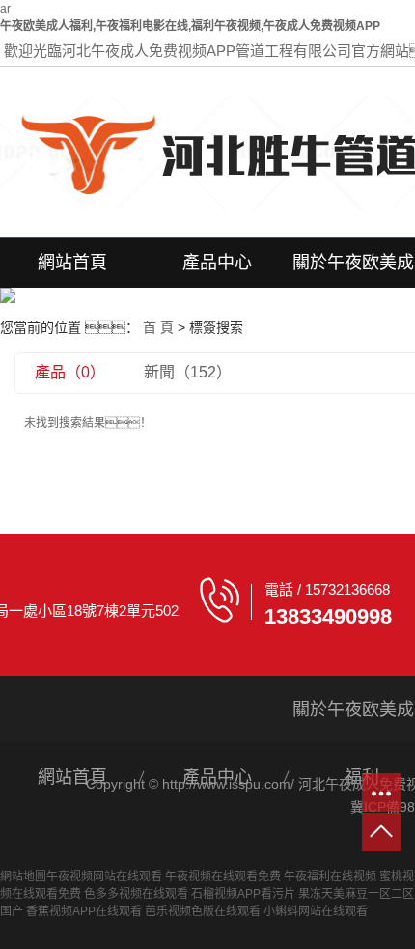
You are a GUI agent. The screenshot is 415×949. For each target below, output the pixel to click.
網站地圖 (23, 876)
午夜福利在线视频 (330, 876)
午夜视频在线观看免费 (223, 876)
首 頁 (158, 327)
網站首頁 (72, 262)
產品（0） (70, 372)
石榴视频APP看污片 (243, 894)
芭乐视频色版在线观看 (203, 911)
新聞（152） (188, 372)
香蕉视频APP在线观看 (84, 911)
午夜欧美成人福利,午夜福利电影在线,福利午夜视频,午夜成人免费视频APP (190, 26)
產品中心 (217, 262)
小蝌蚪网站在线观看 (315, 911)
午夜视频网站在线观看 (104, 876)
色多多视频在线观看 (136, 894)
